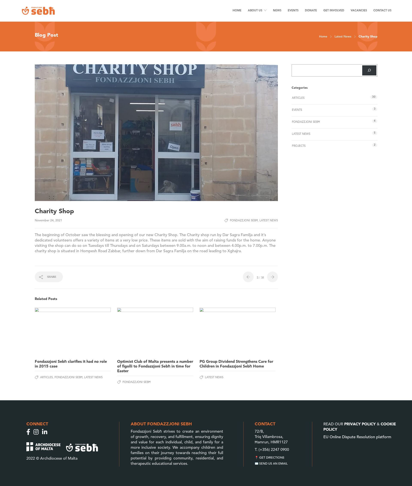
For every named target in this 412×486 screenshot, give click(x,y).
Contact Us (382, 10)
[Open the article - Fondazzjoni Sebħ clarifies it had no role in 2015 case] (54, 332)
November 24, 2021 (48, 220)
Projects (299, 146)
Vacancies (359, 10)
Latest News (343, 36)
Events (293, 10)
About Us (255, 10)
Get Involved (333, 10)
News (277, 10)
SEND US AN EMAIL (273, 463)
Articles (46, 377)
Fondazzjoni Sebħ (244, 220)
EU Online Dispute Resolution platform (357, 437)
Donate (311, 10)
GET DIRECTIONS (271, 457)
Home (237, 10)
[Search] (369, 70)
